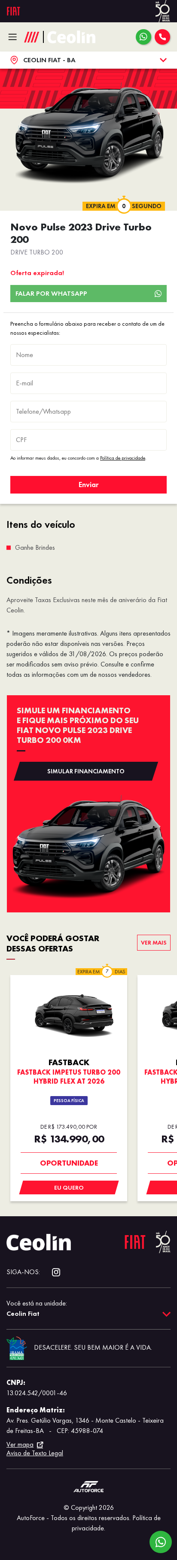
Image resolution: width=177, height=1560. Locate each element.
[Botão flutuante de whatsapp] (161, 1542)
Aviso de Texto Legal (34, 1452)
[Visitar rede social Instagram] (51, 1272)
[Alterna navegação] (15, 36)
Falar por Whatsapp (51, 293)
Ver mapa (20, 1444)
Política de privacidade (122, 457)
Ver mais (154, 942)
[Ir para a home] (71, 36)
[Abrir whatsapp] (143, 37)
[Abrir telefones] (162, 37)
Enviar (88, 484)
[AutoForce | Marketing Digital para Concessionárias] (88, 1485)
